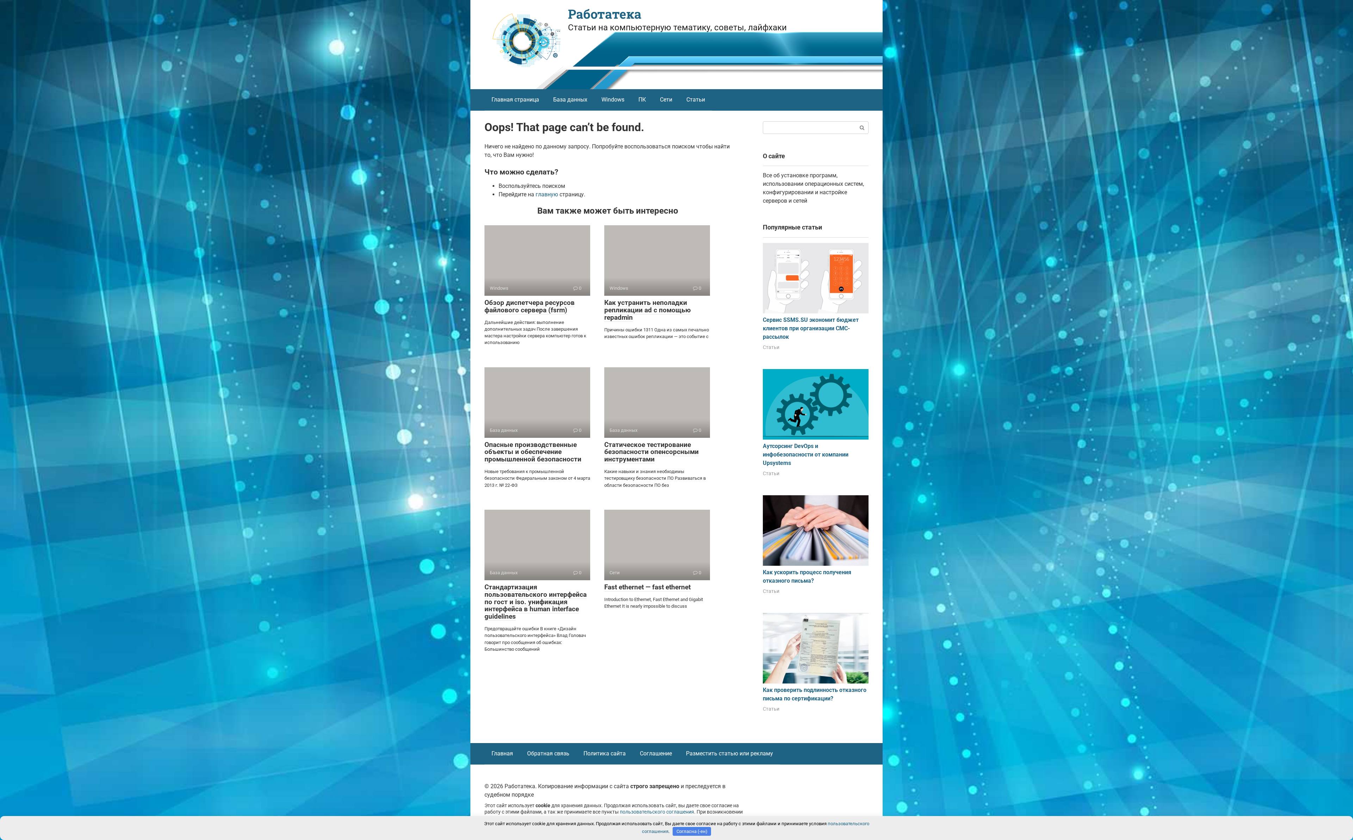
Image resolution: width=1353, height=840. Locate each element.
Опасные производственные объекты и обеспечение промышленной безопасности (532, 452)
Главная (502, 753)
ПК (642, 99)
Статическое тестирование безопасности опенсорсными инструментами (651, 452)
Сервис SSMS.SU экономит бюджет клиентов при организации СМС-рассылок (811, 328)
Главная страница (515, 99)
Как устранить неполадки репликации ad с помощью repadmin (647, 310)
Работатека (604, 13)
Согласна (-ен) (692, 831)
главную (547, 194)
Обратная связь (548, 753)
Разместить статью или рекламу (729, 753)
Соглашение (656, 753)
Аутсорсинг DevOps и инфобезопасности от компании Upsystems (805, 454)
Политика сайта (604, 753)
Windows (612, 99)
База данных (570, 99)
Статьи (695, 99)
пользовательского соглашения (657, 812)
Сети (666, 99)
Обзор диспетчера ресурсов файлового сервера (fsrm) (529, 306)
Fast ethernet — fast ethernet (647, 587)
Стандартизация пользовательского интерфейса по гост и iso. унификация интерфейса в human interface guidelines (535, 602)
